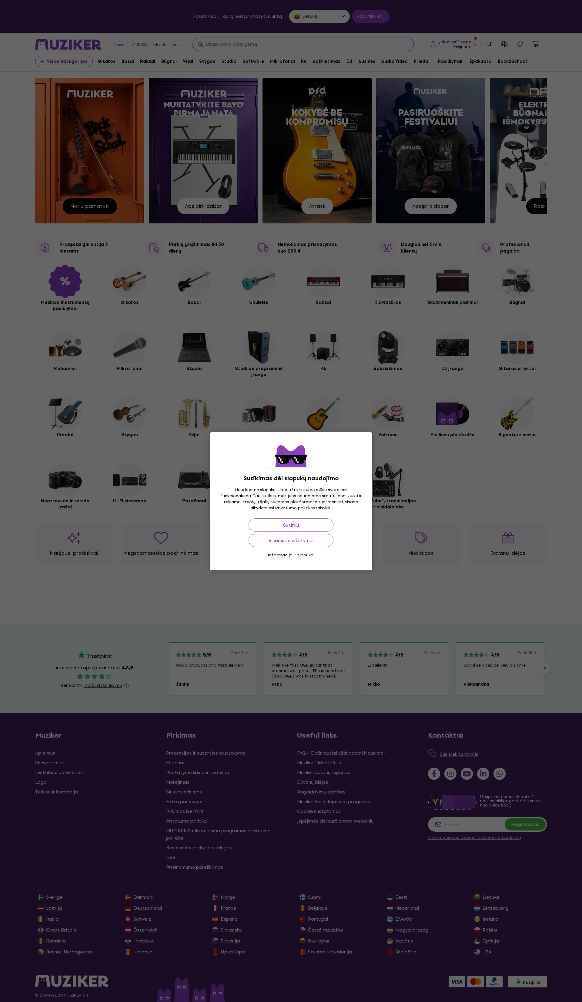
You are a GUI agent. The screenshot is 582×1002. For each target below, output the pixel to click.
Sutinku (291, 525)
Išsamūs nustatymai (291, 540)
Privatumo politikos (295, 507)
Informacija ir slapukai (291, 555)
